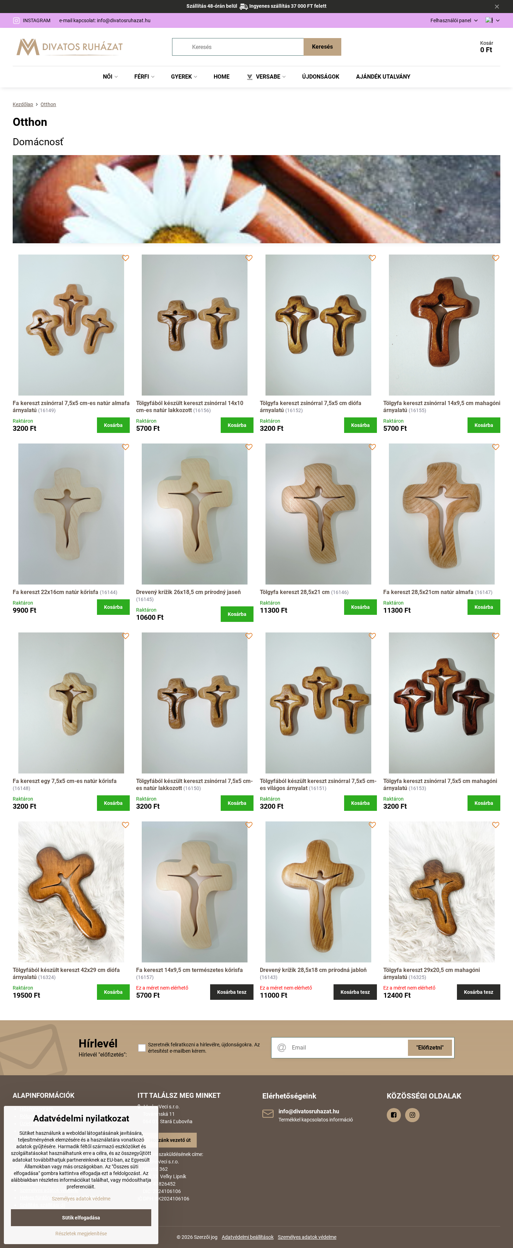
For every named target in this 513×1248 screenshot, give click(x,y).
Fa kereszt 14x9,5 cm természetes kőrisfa (189, 970)
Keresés (322, 46)
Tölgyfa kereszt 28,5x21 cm (295, 592)
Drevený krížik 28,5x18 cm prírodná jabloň (313, 970)
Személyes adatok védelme (307, 1237)
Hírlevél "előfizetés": (103, 1054)
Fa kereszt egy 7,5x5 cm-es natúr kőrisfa (65, 781)
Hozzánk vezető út (170, 1140)
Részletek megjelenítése (81, 1233)
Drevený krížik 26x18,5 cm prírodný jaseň (188, 592)
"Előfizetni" (430, 1047)
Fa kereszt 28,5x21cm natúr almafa (428, 592)
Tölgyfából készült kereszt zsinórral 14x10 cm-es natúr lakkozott (189, 407)
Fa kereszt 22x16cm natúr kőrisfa (56, 592)
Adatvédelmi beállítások (248, 1237)
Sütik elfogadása (81, 1218)
